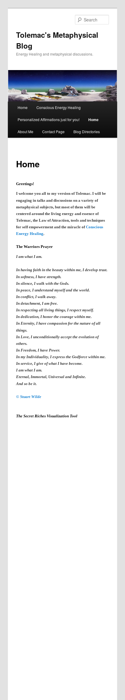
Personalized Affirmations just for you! (48, 119)
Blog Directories (86, 131)
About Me (25, 131)
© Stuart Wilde (28, 396)
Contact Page (53, 131)
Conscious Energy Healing (58, 107)
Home (23, 107)
